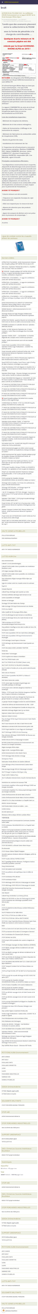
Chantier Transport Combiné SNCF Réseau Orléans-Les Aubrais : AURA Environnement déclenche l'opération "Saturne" (17, 511)
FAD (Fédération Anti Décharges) (11, 1021)
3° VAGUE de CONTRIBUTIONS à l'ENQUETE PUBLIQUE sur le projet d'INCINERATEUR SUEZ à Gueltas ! (19, 428)
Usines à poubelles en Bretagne (11, 597)
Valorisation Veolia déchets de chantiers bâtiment (16, 761)
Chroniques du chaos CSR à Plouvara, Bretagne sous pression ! (17, 1007)
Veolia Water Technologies (9, 653)
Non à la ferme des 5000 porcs (11, 1127)
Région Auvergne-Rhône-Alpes (10, 747)
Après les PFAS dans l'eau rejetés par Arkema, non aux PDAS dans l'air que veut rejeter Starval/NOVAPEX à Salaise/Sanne (17, 462)
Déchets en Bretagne (8, 600)
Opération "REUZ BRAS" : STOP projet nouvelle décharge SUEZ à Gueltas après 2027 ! (18, 499)
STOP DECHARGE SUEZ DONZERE (12, 869)
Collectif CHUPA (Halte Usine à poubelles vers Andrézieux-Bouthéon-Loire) (18, 567)
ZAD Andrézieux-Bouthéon (9, 538)
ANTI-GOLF (5, 1059)
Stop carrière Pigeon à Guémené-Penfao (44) (15, 1011)
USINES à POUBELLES (8, 1080)
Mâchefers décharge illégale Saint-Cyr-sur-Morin (15, 710)
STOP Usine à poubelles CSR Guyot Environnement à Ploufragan (17, 636)
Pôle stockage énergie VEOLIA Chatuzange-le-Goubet (17, 769)
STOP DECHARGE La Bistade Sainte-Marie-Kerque (16, 845)
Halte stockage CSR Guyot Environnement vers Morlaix (17, 606)
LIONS (3, 1068)
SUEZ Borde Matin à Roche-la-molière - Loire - (15, 806)
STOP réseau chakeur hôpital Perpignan (13, 851)
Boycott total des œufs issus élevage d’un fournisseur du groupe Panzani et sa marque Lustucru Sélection (18, 698)
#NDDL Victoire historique (9, 803)
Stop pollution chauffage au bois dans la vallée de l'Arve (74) (19, 627)
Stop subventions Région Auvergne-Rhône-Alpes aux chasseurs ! (17, 579)
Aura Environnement (7, 560)
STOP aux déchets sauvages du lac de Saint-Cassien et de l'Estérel (18, 993)
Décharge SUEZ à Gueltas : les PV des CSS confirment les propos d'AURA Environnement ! (18, 483)
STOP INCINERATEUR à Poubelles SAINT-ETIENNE (16, 1029)
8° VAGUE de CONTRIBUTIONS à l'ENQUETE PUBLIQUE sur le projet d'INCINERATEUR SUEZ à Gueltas (19, 394)
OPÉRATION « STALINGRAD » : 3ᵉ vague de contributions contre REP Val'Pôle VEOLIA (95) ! (18, 288)
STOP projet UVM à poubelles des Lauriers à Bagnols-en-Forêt (18, 941)
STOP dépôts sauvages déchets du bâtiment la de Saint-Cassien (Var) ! (18, 948)
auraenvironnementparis (10, 19)
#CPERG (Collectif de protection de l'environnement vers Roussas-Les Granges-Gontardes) (18, 743)
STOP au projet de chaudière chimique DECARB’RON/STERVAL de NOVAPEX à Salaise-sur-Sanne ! (18, 479)
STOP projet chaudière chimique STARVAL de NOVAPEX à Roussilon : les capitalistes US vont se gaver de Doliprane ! (18, 468)
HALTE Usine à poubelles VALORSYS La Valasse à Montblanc (16, 676)
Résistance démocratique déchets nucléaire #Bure (16, 815)
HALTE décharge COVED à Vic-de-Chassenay (14, 732)
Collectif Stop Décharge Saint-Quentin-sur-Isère (15, 592)
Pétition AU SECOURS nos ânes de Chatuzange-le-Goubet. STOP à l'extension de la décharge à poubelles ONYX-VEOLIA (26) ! (18, 900)
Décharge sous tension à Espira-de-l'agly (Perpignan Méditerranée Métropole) (16, 1037)
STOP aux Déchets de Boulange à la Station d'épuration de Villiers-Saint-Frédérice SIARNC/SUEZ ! (19, 958)
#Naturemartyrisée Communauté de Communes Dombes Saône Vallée (18, 821)
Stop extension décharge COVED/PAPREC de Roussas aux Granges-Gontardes (18, 736)
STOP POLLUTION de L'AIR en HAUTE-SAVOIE (15, 918)
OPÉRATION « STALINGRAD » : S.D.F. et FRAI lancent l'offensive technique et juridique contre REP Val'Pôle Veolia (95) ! (19, 298)
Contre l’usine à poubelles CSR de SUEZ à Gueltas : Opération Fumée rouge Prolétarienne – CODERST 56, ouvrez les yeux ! (17, 346)
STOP (3, 905)
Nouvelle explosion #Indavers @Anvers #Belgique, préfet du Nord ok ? (19, 855)
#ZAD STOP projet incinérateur (11, 1155)
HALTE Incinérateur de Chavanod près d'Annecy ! (16, 934)
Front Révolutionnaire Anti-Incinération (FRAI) (15, 1018)
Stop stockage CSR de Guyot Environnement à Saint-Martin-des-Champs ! (19, 719)
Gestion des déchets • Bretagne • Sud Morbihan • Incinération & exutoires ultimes (16, 1025)
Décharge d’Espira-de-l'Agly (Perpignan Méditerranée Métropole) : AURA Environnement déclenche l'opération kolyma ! (18, 315)
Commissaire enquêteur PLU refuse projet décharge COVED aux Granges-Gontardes (19, 791)
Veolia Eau (5, 651)
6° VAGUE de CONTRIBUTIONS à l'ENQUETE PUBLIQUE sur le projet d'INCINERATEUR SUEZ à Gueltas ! (19, 413)
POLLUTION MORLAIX (8, 535)
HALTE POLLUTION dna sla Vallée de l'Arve (14, 915)
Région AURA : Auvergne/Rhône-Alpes (12, 750)
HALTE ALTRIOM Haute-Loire (10, 659)
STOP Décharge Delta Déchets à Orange (13, 756)
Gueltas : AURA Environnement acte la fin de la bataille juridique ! (17, 341)
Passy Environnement (8, 866)
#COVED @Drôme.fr (7, 812)
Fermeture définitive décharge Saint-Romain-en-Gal (16, 595)
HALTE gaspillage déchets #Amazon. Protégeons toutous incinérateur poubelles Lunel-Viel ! (18, 862)
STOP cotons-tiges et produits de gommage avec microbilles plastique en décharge (16, 684)
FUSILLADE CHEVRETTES (9, 1065)
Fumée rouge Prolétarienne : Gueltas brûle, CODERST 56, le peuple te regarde (19, 1014)
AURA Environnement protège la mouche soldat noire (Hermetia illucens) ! (17, 841)
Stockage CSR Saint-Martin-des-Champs (13, 603)
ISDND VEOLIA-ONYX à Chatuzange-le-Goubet (15, 740)
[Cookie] (4, 1310)
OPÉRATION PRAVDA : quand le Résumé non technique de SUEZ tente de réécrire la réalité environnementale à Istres (18, 321)
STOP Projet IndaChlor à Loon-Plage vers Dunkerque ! (17, 729)
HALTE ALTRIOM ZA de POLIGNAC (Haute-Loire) (19, 21)
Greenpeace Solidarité (8, 630)
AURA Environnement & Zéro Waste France (14, 753)
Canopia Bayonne (7, 589)
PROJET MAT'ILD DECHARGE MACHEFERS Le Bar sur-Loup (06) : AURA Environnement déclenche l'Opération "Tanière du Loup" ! (19, 522)
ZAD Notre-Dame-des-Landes (10, 680)
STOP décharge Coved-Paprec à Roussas (13, 640)
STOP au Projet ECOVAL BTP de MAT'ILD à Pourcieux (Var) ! (19, 971)
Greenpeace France (7, 759)
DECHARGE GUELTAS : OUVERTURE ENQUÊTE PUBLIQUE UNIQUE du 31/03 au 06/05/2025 (18, 444)
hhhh (3, 926)
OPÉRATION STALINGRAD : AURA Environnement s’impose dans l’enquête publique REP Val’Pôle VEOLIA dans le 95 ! (19, 263)
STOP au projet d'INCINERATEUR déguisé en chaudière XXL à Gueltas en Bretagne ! (19, 1002)
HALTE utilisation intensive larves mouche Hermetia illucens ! (19, 778)
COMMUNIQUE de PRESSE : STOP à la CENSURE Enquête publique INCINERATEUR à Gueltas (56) (18, 403)
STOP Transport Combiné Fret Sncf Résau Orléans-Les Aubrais (17, 967)
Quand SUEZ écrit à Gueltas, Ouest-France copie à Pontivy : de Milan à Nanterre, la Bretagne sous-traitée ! (19, 363)
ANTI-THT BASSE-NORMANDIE (11, 549)
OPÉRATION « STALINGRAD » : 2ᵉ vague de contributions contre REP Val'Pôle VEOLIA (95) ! (18, 292)
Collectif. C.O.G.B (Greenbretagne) (11, 563)
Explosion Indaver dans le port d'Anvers (13, 713)
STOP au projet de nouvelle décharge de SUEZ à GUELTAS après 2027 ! (18, 976)
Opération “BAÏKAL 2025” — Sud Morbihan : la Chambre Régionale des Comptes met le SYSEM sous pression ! (18, 336)
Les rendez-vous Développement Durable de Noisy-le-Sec (18, 707)
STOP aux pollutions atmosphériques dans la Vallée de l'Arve (17, 873)
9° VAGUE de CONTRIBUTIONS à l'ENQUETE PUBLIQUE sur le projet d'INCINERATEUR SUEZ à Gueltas (19, 390)
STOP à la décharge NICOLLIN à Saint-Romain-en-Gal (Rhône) (17, 618)
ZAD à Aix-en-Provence (8, 673)
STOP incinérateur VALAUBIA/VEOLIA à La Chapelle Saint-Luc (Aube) (18, 826)
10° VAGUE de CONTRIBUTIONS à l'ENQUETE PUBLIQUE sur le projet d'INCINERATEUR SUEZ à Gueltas (18, 385)
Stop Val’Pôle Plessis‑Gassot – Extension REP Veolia (16, 1045)
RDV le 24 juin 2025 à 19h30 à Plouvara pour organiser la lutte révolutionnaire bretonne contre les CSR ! (18, 358)
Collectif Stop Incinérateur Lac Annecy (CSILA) (15, 896)
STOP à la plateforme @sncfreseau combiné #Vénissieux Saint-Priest (18, 908)
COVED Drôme (6, 809)
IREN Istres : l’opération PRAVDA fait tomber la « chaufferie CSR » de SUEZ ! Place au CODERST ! (18, 267)
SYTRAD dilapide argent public (10, 1091)
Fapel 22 (4, 586)
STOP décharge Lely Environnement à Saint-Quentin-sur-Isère (18, 644)
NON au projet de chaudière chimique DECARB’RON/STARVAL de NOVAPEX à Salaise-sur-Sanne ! (18, 988)
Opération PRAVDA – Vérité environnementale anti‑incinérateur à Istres (15, 1032)
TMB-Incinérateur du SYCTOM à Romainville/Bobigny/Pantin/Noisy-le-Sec (13, 623)
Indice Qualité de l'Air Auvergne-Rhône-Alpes (14, 612)
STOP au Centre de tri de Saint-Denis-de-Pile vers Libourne (18, 928)
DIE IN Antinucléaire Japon (9, 1139)
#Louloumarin (6, 848)
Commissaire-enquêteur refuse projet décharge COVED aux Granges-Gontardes (19, 786)
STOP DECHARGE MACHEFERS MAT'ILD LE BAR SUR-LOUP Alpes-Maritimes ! (19, 962)
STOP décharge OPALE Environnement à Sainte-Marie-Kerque (17, 765)
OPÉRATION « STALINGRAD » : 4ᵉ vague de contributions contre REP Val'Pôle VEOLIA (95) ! (18, 283)
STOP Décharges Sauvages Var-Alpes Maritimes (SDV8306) (19, 945)
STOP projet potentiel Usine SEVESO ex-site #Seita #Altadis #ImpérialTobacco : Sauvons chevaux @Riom (19, 837)
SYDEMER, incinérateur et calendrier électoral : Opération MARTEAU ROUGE (18, 325)
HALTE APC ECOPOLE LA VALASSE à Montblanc (15, 665)
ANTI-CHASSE (6, 1057)
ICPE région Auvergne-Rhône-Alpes (12, 571)
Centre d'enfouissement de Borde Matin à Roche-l (16, 794)
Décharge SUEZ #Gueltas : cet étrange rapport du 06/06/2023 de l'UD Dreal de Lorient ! (16, 488)
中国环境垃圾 (5, 817)
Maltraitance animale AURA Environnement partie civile (17, 726)
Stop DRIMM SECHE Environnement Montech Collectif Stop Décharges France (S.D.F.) (19, 1041)
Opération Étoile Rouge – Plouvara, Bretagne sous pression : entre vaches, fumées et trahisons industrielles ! (19, 374)
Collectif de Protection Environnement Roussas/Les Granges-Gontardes (16, 889)
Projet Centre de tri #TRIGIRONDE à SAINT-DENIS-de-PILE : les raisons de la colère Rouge (19, 516)
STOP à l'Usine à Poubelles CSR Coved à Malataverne (17, 985)
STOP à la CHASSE (7, 609)
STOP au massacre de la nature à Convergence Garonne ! (18, 931)
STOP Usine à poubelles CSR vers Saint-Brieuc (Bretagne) (18, 633)
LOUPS (4, 1071)
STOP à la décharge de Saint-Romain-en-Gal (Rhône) (17, 615)
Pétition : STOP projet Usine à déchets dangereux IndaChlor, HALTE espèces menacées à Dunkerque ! (19, 693)
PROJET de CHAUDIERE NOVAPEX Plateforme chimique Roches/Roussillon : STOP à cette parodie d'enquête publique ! (17, 473)
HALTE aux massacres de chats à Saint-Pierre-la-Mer (17, 723)
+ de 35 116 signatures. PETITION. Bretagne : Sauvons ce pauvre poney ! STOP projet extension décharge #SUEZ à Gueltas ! (18, 493)
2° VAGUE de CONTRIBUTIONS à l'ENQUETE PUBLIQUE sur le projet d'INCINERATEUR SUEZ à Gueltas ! (19, 433)
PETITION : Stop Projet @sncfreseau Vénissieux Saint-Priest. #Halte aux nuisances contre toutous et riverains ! (19, 922)
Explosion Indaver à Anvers (9, 716)
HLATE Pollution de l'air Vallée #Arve (12, 912)
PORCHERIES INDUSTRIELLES (10, 1074)
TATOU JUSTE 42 (7, 1141)
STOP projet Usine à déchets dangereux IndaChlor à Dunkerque (17, 688)
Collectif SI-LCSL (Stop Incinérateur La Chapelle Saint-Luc (18, 800)
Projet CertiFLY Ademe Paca (10, 775)
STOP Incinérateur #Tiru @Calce (11, 876)
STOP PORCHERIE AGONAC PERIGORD (13, 1105)
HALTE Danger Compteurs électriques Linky (14, 772)
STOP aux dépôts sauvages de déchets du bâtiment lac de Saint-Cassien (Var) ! (18, 953)
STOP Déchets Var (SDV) (9, 937)
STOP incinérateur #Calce (9, 879)
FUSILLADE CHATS (7, 1062)
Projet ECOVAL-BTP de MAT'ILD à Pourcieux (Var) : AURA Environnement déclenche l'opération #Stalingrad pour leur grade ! (18, 504)
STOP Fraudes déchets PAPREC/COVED (13, 859)
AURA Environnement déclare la (11, 1116)
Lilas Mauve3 (5, 893)
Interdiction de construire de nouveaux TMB (14, 782)
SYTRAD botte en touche (9, 1094)
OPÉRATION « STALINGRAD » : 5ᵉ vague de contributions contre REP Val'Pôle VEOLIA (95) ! (18, 278)
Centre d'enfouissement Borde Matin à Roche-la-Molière (18, 797)
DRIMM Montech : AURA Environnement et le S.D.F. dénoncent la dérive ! (16, 310)
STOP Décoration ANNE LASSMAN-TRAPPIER (15, 648)
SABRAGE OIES (6, 1077)
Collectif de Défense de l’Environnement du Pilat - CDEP (18, 704)
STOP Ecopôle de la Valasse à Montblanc (13, 656)
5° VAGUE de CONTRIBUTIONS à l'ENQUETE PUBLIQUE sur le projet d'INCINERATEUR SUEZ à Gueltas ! (19, 417)
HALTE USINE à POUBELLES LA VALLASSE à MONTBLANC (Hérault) (19, 669)
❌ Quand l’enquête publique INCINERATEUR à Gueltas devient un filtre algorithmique (17, 399)
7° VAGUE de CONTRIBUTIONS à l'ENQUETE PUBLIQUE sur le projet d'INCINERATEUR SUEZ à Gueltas (19, 408)
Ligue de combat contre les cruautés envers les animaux (18, 583)
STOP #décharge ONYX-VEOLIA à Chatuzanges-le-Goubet (18, 882)
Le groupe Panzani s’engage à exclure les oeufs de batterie (18, 701)
